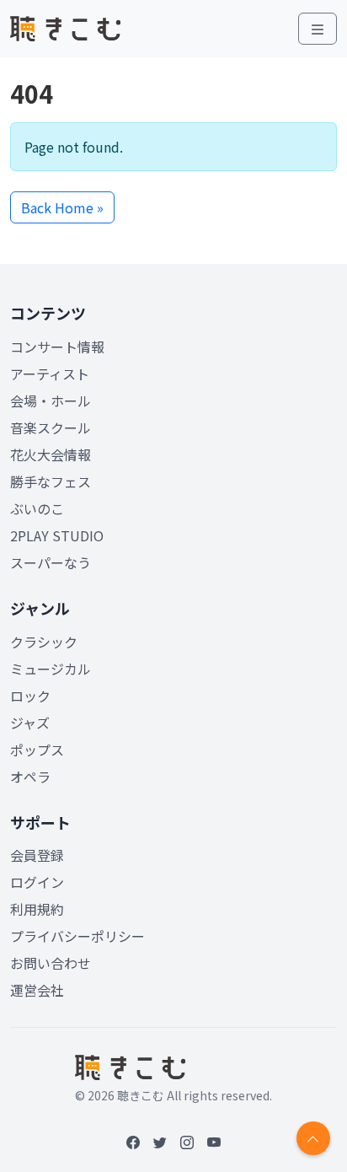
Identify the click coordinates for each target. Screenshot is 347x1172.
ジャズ (30, 722)
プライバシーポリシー (77, 936)
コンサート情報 (57, 346)
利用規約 (37, 909)
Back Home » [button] (62, 207)
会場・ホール (50, 400)
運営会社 (37, 990)
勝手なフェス (50, 481)
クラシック (43, 642)
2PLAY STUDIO (57, 535)
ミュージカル (50, 669)
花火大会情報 (50, 454)
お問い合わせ (50, 963)
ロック (30, 695)
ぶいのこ (37, 508)
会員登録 (37, 855)
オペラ (30, 776)
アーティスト (49, 373)
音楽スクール (50, 427)
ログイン (37, 882)
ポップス (37, 749)
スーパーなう (50, 562)
